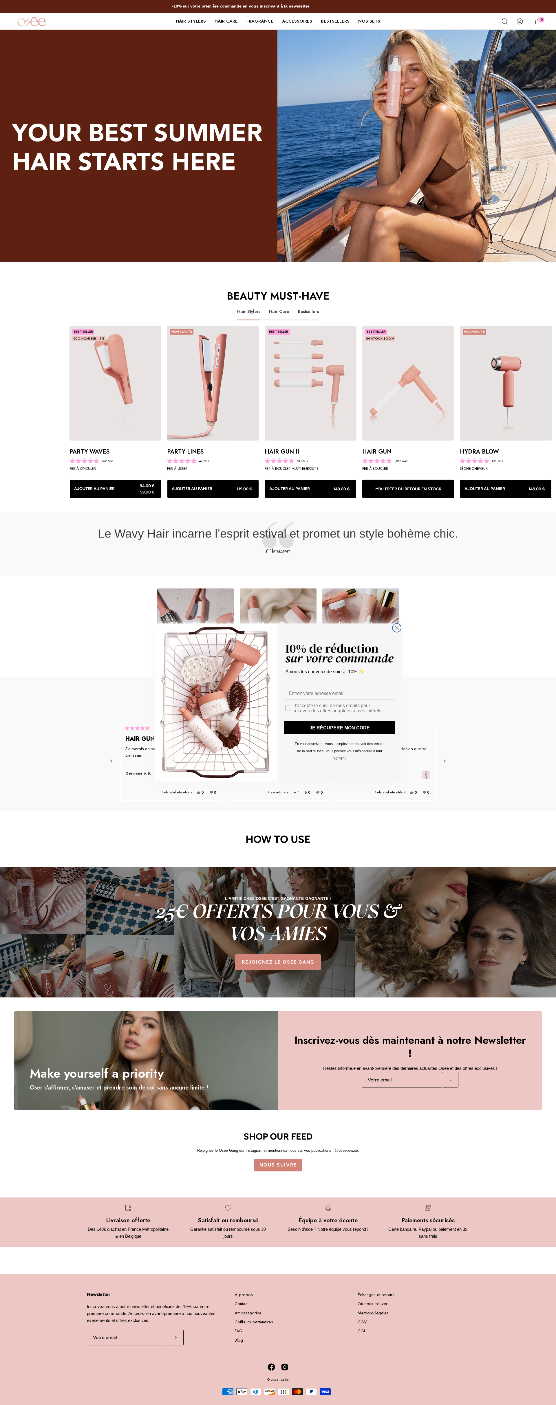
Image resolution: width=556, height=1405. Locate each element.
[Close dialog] (396, 627)
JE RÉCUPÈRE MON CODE (340, 727)
